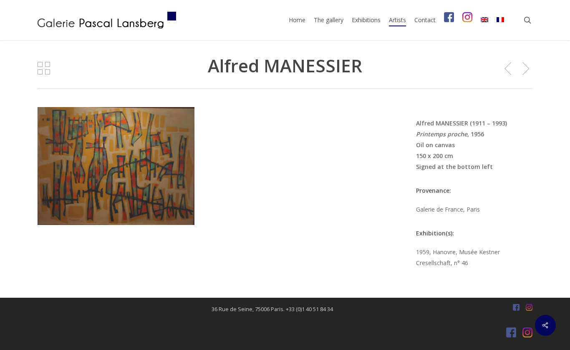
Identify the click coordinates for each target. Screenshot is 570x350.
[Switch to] (484, 20)
